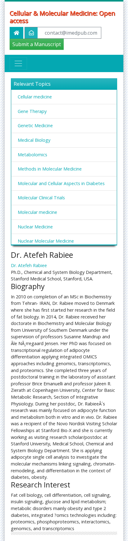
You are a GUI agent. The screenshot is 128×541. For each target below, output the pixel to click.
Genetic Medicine (35, 125)
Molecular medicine (37, 212)
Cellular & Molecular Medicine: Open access (62, 17)
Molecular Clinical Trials (41, 198)
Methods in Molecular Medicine (50, 169)
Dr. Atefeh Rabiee (29, 265)
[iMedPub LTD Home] (16, 33)
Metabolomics (32, 155)
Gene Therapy (32, 111)
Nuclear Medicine (35, 227)
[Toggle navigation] (18, 63)
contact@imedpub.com (71, 32)
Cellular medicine (35, 97)
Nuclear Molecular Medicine (46, 241)
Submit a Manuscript (36, 44)
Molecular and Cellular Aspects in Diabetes (61, 183)
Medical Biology (34, 140)
